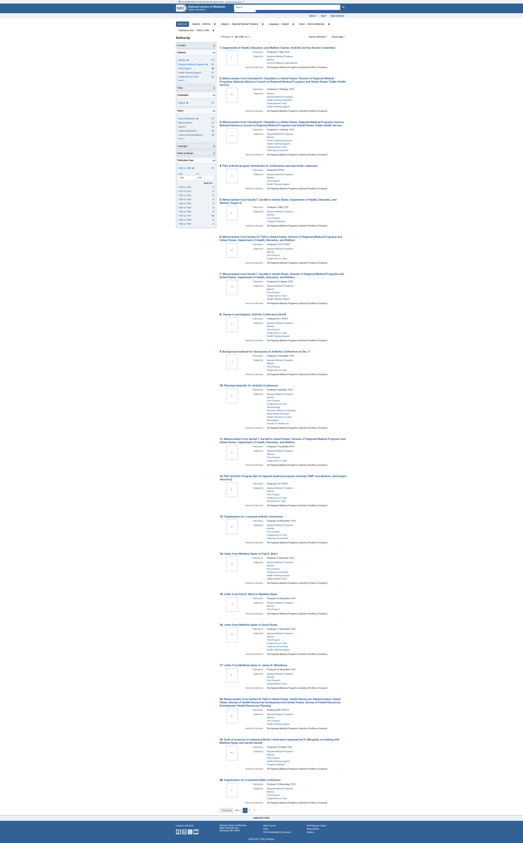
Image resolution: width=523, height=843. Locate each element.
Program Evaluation (276, 221)
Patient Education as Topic (279, 417)
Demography (273, 420)
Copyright (182, 146)
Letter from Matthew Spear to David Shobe (250, 624)
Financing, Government (277, 150)
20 (337, 36)
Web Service (337, 16)
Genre (180, 110)
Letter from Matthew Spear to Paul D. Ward (250, 553)
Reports (182, 127)
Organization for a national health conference (252, 780)
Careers (310, 832)
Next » (248, 37)
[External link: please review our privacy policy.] (178, 831)
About (313, 16)
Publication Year (185, 160)
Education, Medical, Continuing (281, 410)
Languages (183, 95)
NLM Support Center (316, 825)
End (197, 174)
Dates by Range (185, 153)
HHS (262, 839)
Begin (180, 174)
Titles (180, 88)
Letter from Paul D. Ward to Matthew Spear (250, 594)
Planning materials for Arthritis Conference (251, 385)
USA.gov (271, 839)
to (184, 187)
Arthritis (270, 59)
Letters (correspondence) (190, 135)
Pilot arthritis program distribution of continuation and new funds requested (269, 165)
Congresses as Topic (277, 258)
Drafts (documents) (187, 131)
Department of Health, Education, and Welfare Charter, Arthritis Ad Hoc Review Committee (278, 47)
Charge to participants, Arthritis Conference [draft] (254, 314)
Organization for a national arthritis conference (253, 516)
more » (181, 80)
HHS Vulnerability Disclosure (277, 832)
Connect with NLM (184, 825)
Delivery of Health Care (278, 423)
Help (323, 16)
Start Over (182, 24)
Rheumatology (273, 407)
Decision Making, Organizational (282, 63)
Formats (181, 45)
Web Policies (269, 825)
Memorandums (185, 122)
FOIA (265, 829)
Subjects (181, 52)
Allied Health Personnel (278, 413)
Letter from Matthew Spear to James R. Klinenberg (255, 665)
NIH (257, 839)
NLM (251, 839)
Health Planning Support (278, 106)
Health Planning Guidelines (279, 100)
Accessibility (313, 829)
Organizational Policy (277, 103)
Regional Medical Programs (280, 56)
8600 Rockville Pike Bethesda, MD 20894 (230, 829)
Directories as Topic (276, 501)
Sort (317, 37)
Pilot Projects (273, 181)
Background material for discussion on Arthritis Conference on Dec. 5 (266, 351)
